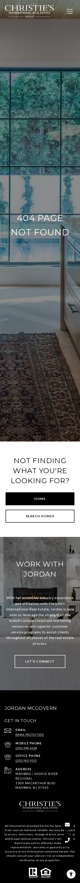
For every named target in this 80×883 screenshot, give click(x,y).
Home (40, 499)
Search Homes (40, 516)
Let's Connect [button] (40, 661)
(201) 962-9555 (26, 760)
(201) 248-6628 (26, 748)
